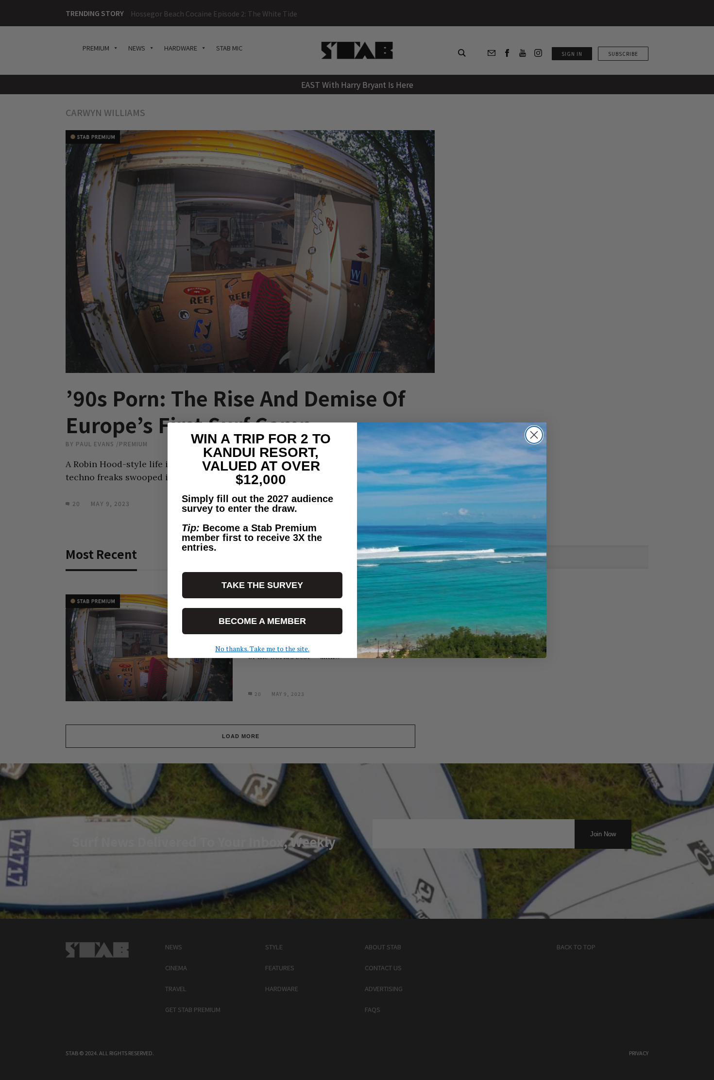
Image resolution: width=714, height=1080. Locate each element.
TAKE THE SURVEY (262, 585)
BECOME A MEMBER (262, 621)
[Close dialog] (534, 434)
